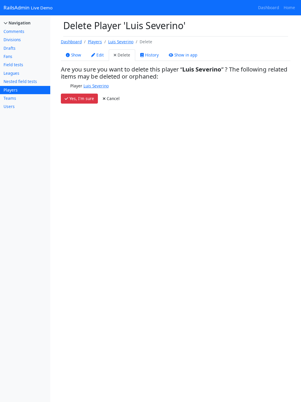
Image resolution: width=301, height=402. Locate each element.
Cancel (113, 98)
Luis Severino (120, 41)
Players (11, 90)
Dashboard (268, 7)
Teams (10, 98)
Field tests (13, 64)
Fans (8, 56)
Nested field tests (20, 81)
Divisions (12, 39)
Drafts (10, 48)
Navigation (19, 23)
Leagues (11, 73)
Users (9, 106)
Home (289, 7)
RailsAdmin (28, 7)
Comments (14, 31)
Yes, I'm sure (81, 98)
